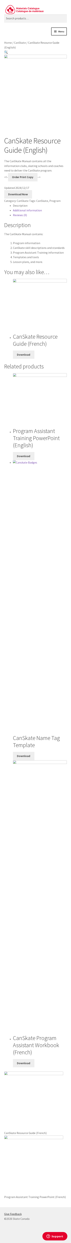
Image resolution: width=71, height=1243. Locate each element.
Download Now (18, 194)
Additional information (27, 210)
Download (23, 354)
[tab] (40, 205)
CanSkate (20, 42)
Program (55, 201)
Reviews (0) (20, 215)
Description (20, 205)
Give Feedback (13, 1214)
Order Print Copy (22, 177)
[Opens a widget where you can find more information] (54, 1236)
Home (8, 42)
